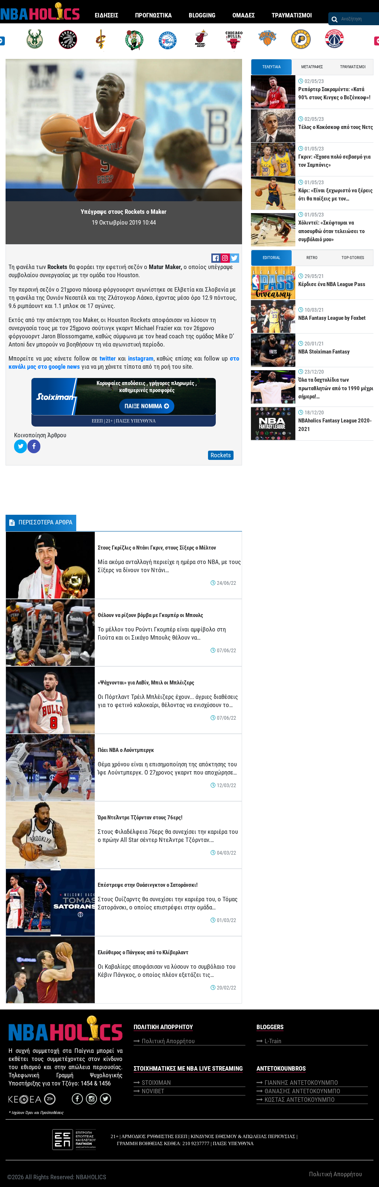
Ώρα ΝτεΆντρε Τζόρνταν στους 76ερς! (140, 817)
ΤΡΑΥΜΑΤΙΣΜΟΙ (292, 15)
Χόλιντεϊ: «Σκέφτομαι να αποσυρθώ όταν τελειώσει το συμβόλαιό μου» (331, 231)
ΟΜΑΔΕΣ (243, 15)
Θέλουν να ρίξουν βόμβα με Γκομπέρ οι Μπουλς (150, 615)
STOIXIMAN (156, 1082)
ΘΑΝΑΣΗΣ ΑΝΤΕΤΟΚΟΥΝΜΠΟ (302, 1091)
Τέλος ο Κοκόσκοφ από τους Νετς (335, 127)
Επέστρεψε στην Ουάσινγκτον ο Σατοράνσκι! (148, 885)
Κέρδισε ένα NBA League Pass (331, 284)
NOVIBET (153, 1091)
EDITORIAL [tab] (271, 257)
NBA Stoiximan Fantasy (324, 351)
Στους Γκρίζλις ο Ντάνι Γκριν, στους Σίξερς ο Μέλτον (157, 547)
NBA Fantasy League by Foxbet (332, 318)
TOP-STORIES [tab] (353, 257)
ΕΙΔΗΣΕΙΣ (106, 15)
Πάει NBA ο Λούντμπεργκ (126, 750)
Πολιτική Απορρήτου (168, 1041)
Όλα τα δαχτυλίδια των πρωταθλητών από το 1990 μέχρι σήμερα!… (335, 388)
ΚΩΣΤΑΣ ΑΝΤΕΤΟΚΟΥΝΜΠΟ (300, 1099)
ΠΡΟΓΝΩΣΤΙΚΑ (153, 15)
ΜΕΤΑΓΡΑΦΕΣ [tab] (312, 66)
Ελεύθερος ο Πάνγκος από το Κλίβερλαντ (143, 952)
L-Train (273, 1041)
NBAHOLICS (91, 1177)
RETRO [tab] (312, 257)
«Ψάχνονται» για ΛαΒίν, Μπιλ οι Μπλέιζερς (146, 682)
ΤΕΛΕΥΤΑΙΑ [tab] (271, 66)
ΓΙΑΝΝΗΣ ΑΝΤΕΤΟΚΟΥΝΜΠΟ (301, 1082)
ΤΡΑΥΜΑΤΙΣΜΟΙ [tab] (353, 66)
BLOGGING (202, 15)
